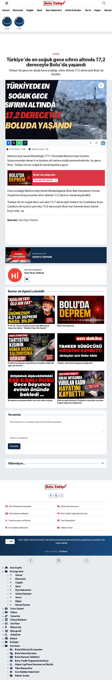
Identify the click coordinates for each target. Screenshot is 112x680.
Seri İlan (15, 623)
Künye (13, 638)
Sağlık (29, 10)
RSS (11, 541)
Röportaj (15, 627)
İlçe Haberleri (54, 10)
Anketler (15, 634)
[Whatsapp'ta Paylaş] (19, 143)
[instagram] (86, 560)
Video (13, 612)
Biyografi (15, 631)
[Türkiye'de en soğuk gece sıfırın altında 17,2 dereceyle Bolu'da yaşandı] (56, 109)
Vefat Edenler (73, 10)
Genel (5, 10)
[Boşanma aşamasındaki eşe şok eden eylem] (31, 384)
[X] (56, 495)
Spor (39, 10)
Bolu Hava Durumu (69, 506)
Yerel (88, 10)
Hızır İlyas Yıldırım (34, 273)
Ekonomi (18, 10)
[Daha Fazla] (25, 143)
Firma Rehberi (18, 620)
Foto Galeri (17, 608)
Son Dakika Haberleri (18, 528)
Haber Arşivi (66, 528)
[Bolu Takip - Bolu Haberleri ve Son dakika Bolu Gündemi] (55, 3)
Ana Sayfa (16, 567)
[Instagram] (61, 495)
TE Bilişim (63, 551)
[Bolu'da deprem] (80, 310)
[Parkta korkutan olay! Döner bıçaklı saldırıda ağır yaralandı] (31, 347)
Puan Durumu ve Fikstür (20, 520)
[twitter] (58, 560)
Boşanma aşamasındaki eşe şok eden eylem (30, 400)
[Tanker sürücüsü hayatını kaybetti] (80, 347)
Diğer (97, 10)
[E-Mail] (26, 279)
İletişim (14, 642)
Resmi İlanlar (22, 605)
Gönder (14, 446)
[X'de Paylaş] (13, 143)
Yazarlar (15, 616)
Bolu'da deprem (65, 326)
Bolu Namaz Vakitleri (19, 513)
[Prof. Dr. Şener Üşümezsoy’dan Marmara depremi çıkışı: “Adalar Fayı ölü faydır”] (31, 310)
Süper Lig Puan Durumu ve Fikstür (34, 664)
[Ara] (104, 3)
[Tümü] (102, 463)
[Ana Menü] (6, 3)
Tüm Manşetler (68, 520)
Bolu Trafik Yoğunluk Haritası (74, 513)
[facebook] (30, 560)
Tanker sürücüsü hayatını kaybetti (74, 363)
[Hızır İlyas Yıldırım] (15, 275)
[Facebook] (50, 495)
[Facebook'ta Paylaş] (9, 143)
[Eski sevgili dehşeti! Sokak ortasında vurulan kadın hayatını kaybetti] (80, 384)
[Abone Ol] (102, 143)
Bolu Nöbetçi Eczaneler (20, 506)
